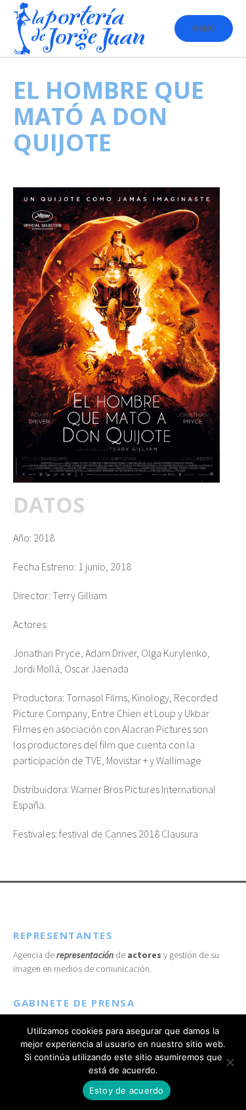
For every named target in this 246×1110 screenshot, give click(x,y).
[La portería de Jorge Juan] (79, 29)
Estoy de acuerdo (126, 1090)
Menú (203, 28)
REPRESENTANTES (63, 935)
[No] (229, 1062)
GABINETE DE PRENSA (73, 1002)
